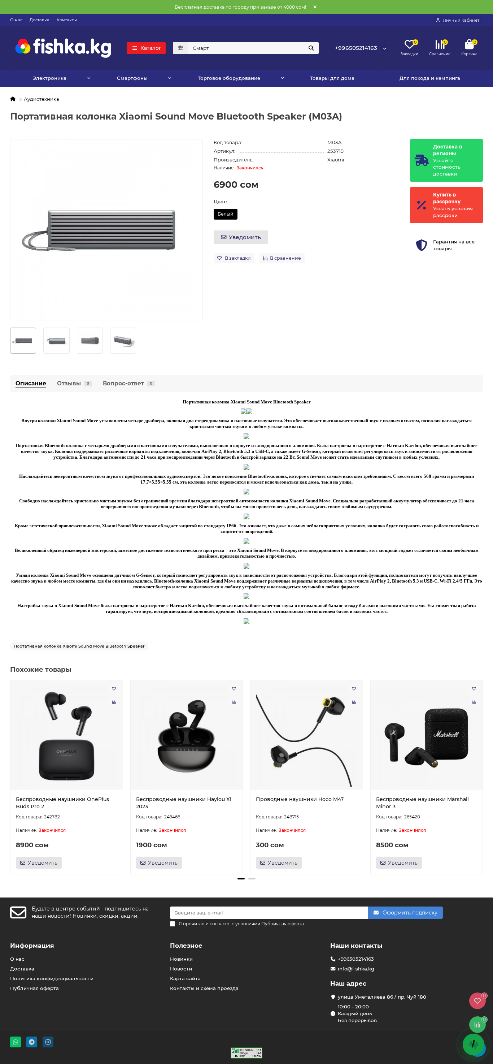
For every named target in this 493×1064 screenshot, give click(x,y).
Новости (181, 969)
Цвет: (220, 201)
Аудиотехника (41, 99)
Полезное (186, 945)
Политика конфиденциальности (51, 978)
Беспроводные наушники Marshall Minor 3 (422, 803)
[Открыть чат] (473, 1044)
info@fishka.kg (356, 969)
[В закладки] (114, 689)
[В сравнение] (114, 702)
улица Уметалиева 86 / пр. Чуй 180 (382, 997)
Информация (32, 945)
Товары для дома (332, 78)
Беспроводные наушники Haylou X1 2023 (183, 803)
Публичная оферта (34, 988)
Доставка (39, 19)
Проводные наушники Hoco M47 (300, 799)
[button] (11, 776)
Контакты (67, 19)
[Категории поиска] (180, 48)
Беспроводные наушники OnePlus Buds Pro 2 (62, 803)
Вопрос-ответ (127, 383)
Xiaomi (335, 160)
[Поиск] (311, 48)
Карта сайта (185, 978)
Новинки (181, 959)
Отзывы (73, 383)
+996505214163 (356, 47)
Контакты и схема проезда (204, 988)
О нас (16, 19)
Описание (31, 383)
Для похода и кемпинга (430, 78)
